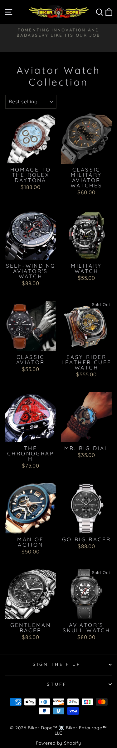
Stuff (57, 684)
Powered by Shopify (58, 743)
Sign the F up (57, 664)
